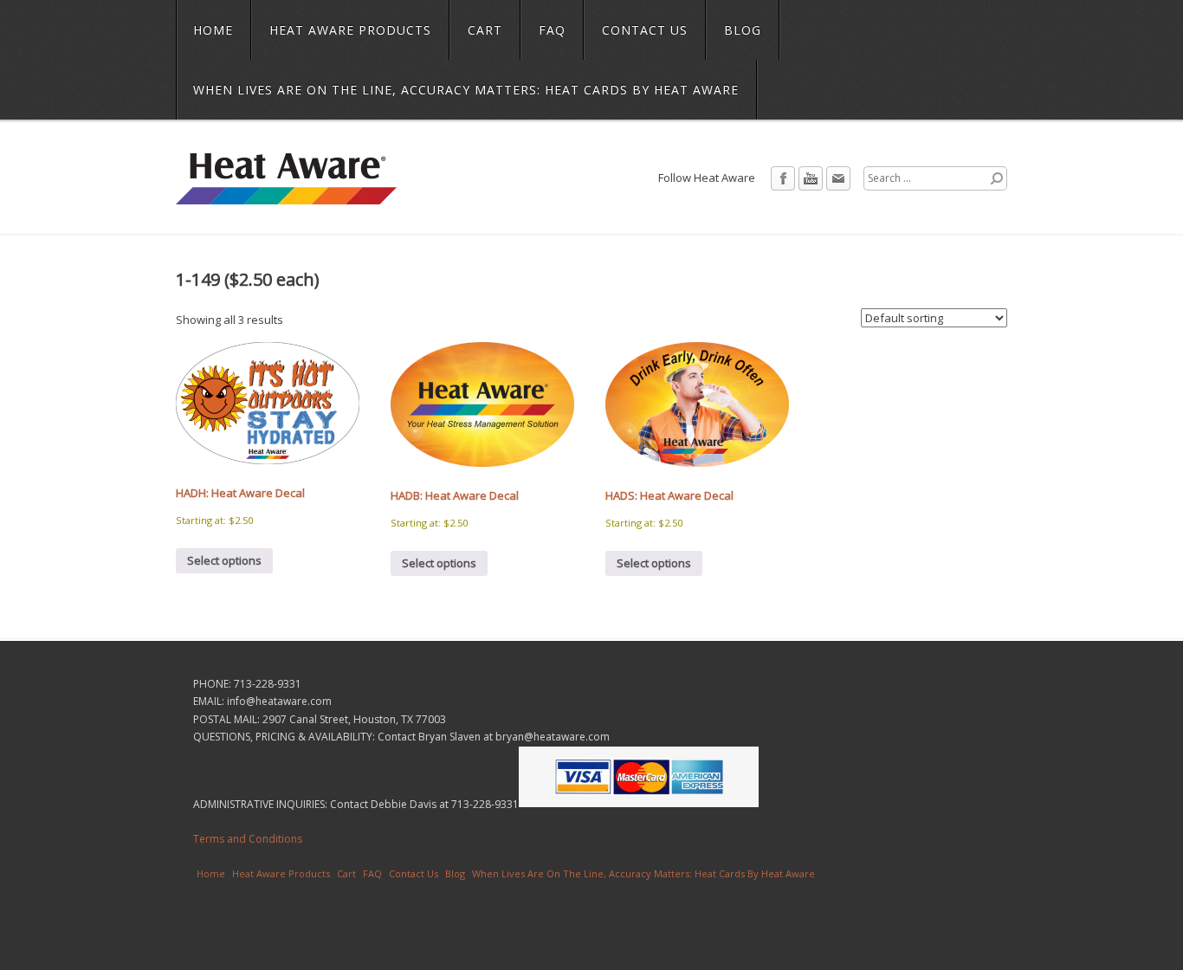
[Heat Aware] (286, 192)
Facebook (783, 178)
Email (838, 178)
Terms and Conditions (247, 838)
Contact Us (645, 30)
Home (213, 30)
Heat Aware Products (350, 30)
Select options (224, 560)
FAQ (552, 30)
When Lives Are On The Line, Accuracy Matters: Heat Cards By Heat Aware (466, 89)
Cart (485, 30)
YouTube (810, 178)
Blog (742, 30)
